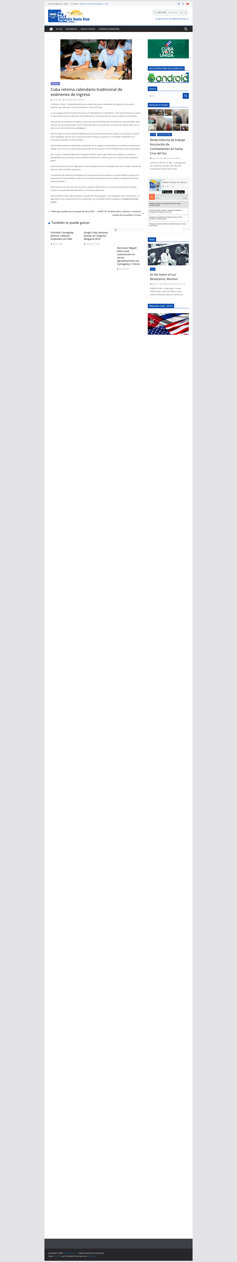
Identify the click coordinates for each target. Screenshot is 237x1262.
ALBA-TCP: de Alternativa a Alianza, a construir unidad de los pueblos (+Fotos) (119, 213)
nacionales (71, 29)
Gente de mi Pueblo (164, 134)
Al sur (59, 29)
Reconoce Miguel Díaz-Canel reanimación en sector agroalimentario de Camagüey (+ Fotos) (128, 256)
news (152, 269)
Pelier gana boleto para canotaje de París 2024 (72, 211)
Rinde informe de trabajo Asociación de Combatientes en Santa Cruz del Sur (167, 146)
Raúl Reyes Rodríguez (173, 158)
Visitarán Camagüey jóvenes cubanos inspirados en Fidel (62, 236)
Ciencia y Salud (88, 29)
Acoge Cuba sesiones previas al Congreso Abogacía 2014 (96, 236)
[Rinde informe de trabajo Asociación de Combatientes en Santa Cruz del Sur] (168, 120)
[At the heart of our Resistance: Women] (168, 254)
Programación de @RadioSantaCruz (172, 18)
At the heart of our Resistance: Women (164, 276)
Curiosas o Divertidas (109, 29)
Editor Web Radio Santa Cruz (75, 100)
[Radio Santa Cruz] (51, 29)
